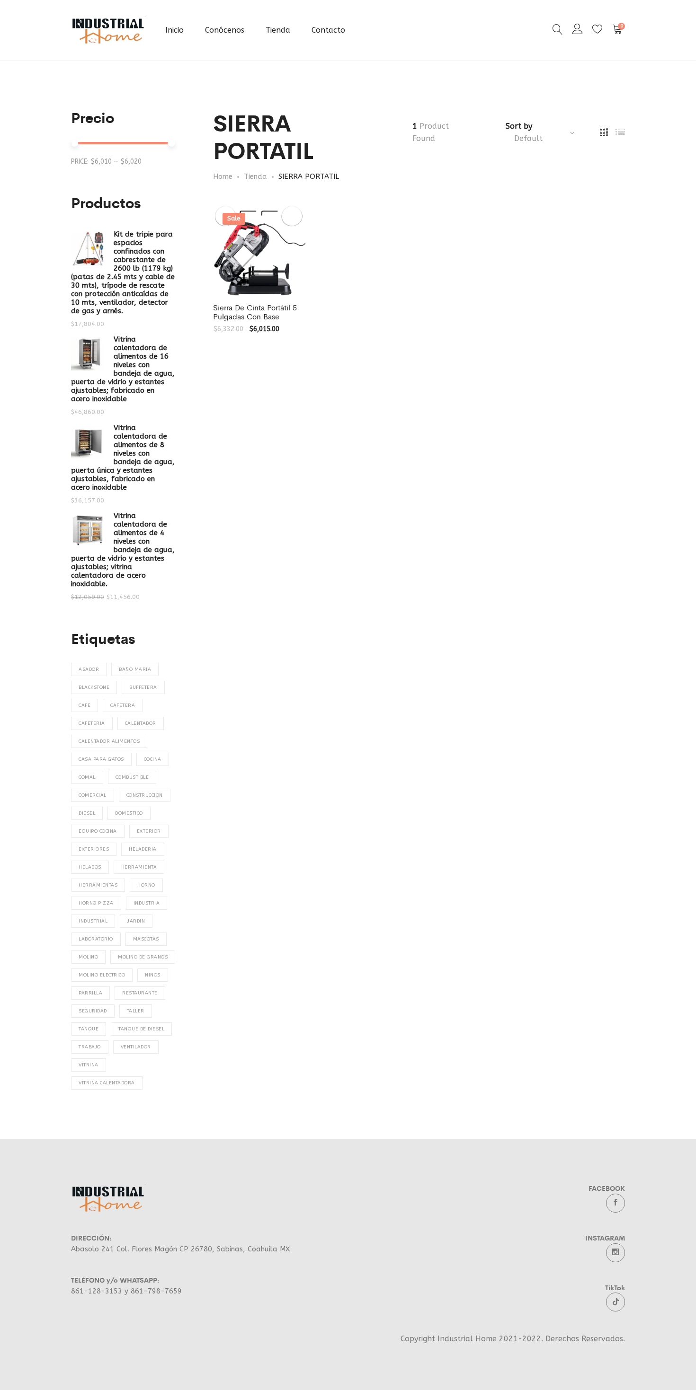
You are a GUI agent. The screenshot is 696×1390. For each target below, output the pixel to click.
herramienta (139, 867)
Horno (146, 885)
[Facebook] (615, 1203)
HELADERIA (143, 849)
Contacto (328, 30)
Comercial (93, 795)
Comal (87, 777)
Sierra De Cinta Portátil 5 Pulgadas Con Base (255, 312)
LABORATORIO (96, 939)
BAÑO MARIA (135, 669)
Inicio (174, 30)
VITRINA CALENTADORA (107, 1083)
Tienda (278, 30)
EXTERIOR (149, 831)
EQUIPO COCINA (98, 831)
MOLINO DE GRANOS (143, 957)
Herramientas (98, 885)
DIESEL (87, 813)
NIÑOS (153, 975)
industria (147, 903)
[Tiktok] (615, 1302)
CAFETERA (122, 705)
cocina (152, 759)
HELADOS (90, 867)
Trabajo (90, 1047)
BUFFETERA (143, 687)
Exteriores (94, 849)
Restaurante (140, 993)
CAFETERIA (92, 723)
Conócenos (224, 30)
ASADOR (89, 669)
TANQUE (88, 1029)
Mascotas (146, 939)
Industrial (93, 921)
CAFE (84, 705)
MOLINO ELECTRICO (102, 975)
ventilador (136, 1047)
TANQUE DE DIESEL (141, 1029)
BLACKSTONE (94, 687)
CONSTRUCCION (144, 795)
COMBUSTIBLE (132, 777)
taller (135, 1011)
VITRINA (88, 1065)
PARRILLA (90, 993)
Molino (88, 957)
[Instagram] (615, 1252)
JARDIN (136, 921)
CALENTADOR (140, 723)
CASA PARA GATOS (101, 759)
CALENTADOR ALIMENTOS (109, 741)
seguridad (93, 1011)
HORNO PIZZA (96, 903)
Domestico (129, 813)
